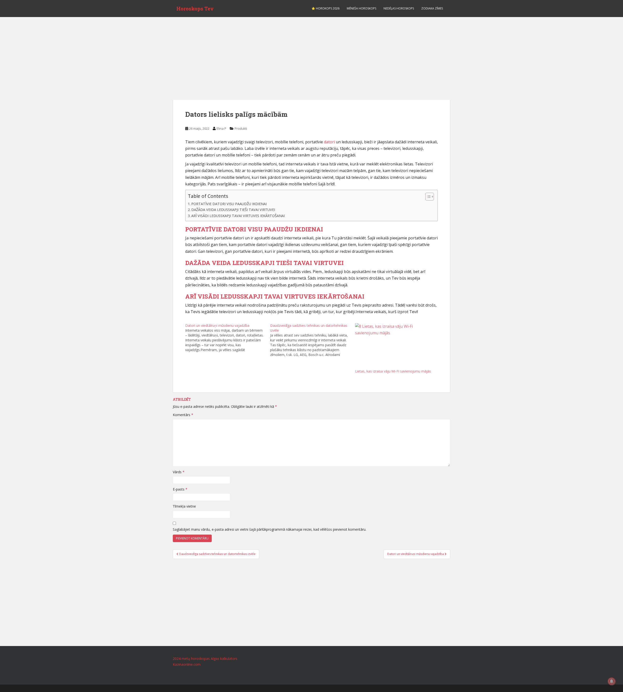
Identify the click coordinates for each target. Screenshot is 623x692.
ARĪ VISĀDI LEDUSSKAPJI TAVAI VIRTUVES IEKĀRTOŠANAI (238, 215)
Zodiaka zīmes (432, 8)
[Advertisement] (311, 63)
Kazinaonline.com (187, 664)
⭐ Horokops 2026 (325, 8)
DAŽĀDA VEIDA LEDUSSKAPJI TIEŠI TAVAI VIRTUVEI (233, 209)
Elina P (221, 128)
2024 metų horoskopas (191, 658)
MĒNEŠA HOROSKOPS (361, 8)
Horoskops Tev (195, 8)
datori (329, 142)
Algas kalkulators (224, 658)
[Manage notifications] (611, 681)
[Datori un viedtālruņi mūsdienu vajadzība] (227, 337)
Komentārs (183, 414)
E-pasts (180, 489)
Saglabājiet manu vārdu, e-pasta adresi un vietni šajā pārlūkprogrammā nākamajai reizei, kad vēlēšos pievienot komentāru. (269, 529)
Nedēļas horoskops (399, 8)
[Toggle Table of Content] (427, 196)
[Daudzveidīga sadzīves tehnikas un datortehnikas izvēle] (312, 340)
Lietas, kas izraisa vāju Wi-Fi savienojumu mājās (393, 371)
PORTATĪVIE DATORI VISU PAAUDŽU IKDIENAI (229, 203)
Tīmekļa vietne (184, 506)
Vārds (178, 472)
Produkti (241, 128)
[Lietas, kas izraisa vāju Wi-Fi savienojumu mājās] (395, 346)
